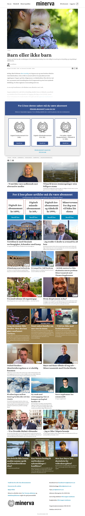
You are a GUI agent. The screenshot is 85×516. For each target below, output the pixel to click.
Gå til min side (42, 152)
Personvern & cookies (14, 486)
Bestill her (19, 143)
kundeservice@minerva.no (66, 482)
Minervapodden (25, 4)
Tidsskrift (16, 4)
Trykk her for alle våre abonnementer (19, 482)
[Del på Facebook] (73, 68)
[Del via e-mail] (77, 68)
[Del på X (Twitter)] (75, 68)
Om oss (9, 4)
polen (9, 157)
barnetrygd (36, 157)
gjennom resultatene (45, 96)
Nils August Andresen (68, 496)
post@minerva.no (58, 489)
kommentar (21, 157)
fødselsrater (28, 157)
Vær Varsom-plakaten (28, 493)
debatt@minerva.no (65, 486)
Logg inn (72, 4)
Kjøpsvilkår (11, 489)
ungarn (14, 157)
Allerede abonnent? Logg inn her (42, 109)
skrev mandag (25, 73)
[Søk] (77, 4)
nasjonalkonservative (46, 157)
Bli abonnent (64, 4)
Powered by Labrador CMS (42, 513)
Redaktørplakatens (14, 495)
